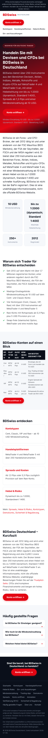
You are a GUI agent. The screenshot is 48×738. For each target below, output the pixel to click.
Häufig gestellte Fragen (12, 705)
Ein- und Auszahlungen (12, 34)
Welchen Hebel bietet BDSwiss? (21, 643)
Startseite (7, 686)
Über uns (28, 705)
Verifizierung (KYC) (10, 701)
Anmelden (31, 697)
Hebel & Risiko (39, 29)
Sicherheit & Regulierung (27, 512)
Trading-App (25, 693)
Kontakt (38, 705)
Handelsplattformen (22, 29)
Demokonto (8, 512)
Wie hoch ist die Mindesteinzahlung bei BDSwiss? (23, 633)
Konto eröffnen (18, 697)
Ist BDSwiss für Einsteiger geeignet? (23, 623)
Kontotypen (7, 29)
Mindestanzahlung (10, 693)
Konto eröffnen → (13, 22)
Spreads (13, 509)
